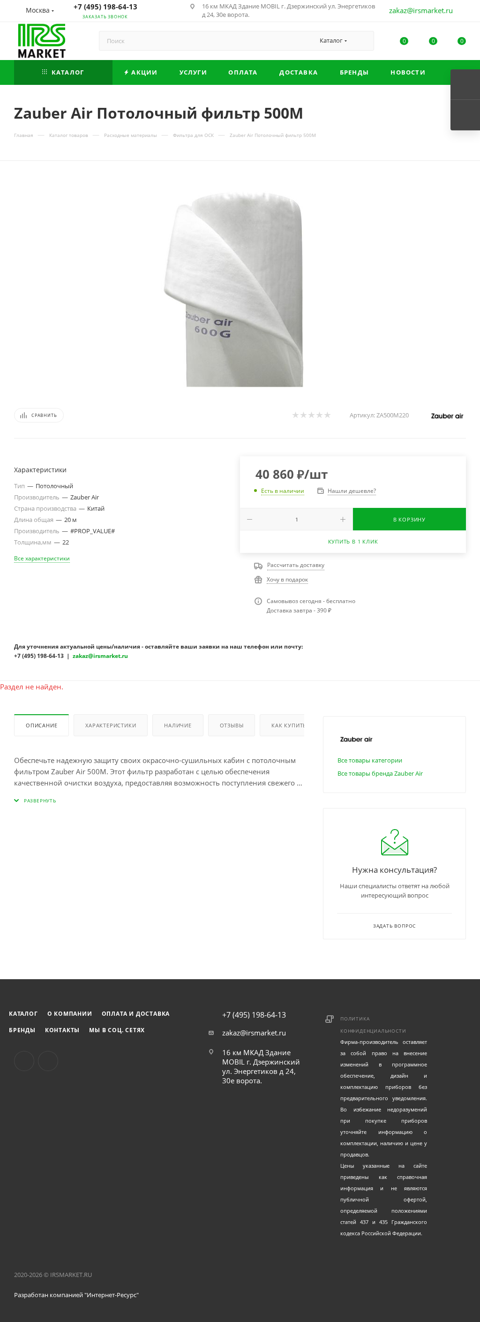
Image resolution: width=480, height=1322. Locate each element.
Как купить (289, 725)
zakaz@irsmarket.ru (421, 10)
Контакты (62, 1030)
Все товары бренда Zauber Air (380, 773)
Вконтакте (24, 1061)
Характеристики (110, 725)
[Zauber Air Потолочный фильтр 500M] (240, 281)
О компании (69, 1014)
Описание (41, 725)
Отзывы (232, 725)
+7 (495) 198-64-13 (105, 6)
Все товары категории (370, 760)
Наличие (178, 725)
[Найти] (362, 41)
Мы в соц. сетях (117, 1030)
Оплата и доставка (136, 1014)
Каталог (23, 1014)
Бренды (22, 1030)
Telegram (48, 1061)
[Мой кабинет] (462, 12)
